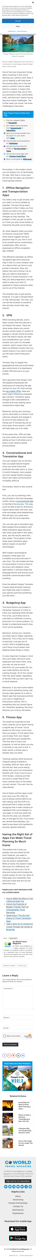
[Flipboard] (30, 1186)
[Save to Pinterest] (9, 1055)
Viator (12, 138)
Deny (18, 26)
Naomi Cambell (9, 965)
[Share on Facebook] (4, 1055)
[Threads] (26, 1186)
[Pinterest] (14, 1186)
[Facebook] (6, 1186)
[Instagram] (10, 1186)
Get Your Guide (20, 149)
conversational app (24, 501)
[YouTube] (18, 1186)
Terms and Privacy (22, 31)
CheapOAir (12, 123)
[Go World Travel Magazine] (8, 945)
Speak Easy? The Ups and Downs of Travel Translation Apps (18, 918)
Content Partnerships (18, 1203)
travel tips (22, 965)
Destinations (18, 1210)
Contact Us (18, 1206)
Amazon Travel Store (17, 156)
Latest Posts (13, 938)
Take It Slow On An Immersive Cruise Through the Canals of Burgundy (19, 927)
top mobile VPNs (13, 391)
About (5, 938)
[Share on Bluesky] (23, 1055)
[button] (33, 2)
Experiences (18, 1213)
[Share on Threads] (18, 1055)
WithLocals (27, 159)
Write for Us (13, 1255)
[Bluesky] (22, 1186)
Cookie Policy (12, 31)
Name (6, 1017)
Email (6, 1028)
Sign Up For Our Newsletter (18, 1181)
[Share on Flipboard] (14, 1055)
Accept (18, 21)
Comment (8, 988)
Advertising (18, 1200)
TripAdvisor (13, 143)
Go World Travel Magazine (20, 942)
